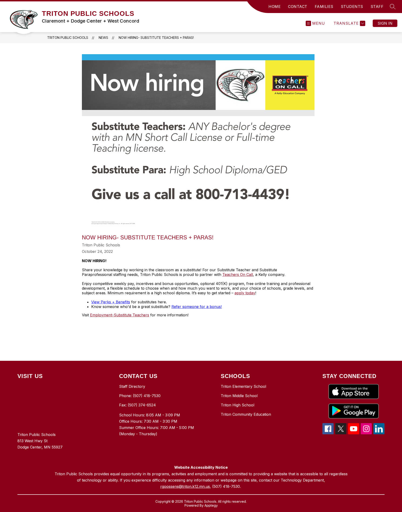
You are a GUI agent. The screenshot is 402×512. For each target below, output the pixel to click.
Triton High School (237, 405)
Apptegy (211, 505)
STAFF (377, 6)
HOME (274, 6)
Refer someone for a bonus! (196, 306)
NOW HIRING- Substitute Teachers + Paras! (156, 38)
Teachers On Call (237, 274)
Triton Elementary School (243, 386)
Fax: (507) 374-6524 (137, 405)
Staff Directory (132, 386)
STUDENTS (352, 6)
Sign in (385, 23)
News (103, 38)
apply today (244, 293)
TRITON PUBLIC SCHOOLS (67, 38)
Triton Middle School (239, 395)
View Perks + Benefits (110, 302)
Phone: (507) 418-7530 (140, 395)
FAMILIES (324, 6)
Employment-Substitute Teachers (119, 315)
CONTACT (297, 6)
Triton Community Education (246, 414)
